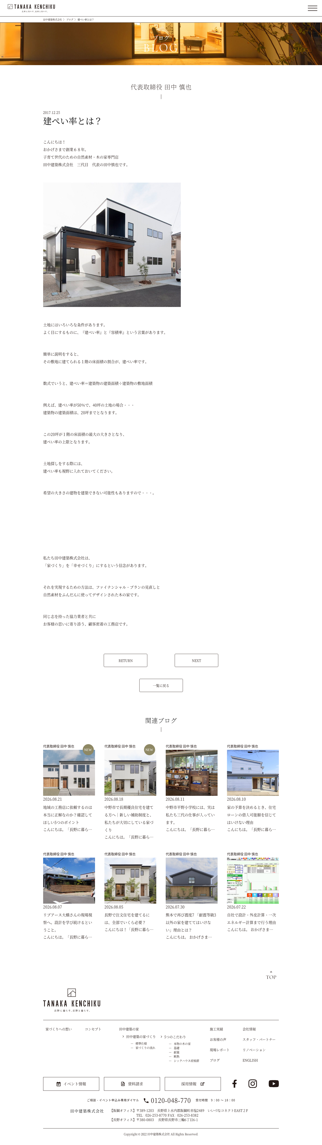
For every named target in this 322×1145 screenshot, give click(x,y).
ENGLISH (250, 1060)
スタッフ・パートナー (259, 1039)
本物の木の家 (182, 1044)
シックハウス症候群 (186, 1061)
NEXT (196, 660)
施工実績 (216, 1029)
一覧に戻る (161, 685)
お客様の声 (218, 1039)
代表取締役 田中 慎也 (58, 746)
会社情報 (249, 1029)
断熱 (176, 1056)
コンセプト (93, 1029)
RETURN (126, 660)
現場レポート (220, 1049)
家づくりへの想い (58, 1029)
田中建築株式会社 (52, 19)
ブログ (69, 19)
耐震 (176, 1052)
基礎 (176, 1048)
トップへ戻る (271, 975)
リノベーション (254, 1049)
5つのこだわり (175, 1036)
